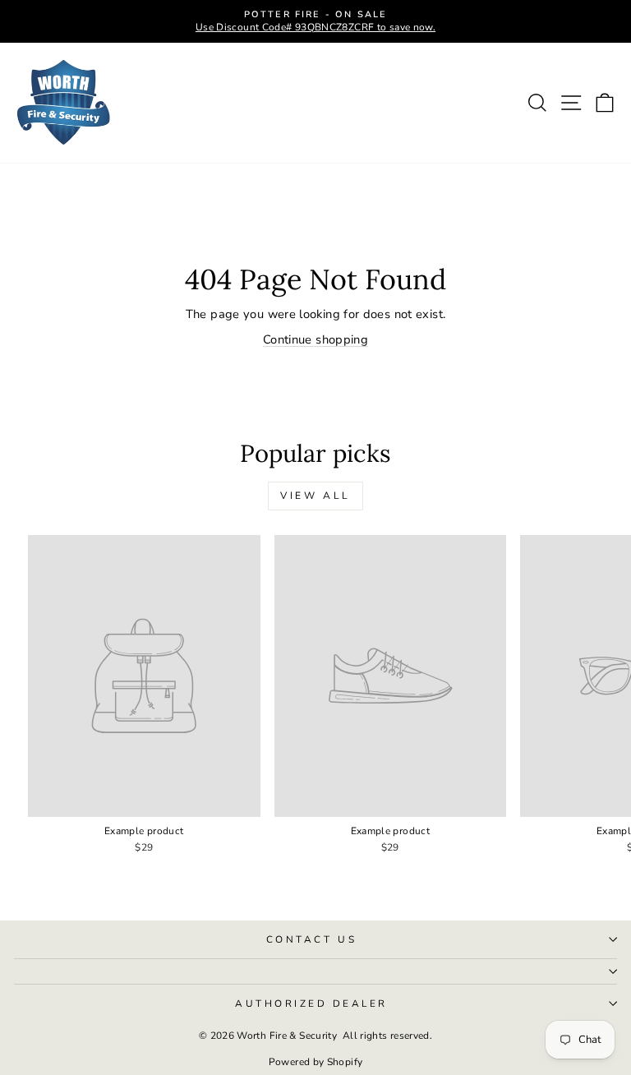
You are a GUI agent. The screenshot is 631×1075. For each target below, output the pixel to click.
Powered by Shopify (316, 1061)
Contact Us (311, 939)
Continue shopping (315, 339)
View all (315, 495)
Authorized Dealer (311, 1003)
